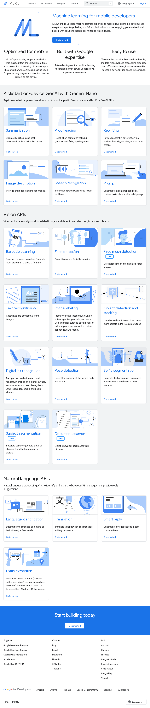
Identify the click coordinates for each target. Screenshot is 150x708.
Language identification (25, 519)
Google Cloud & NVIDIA (14, 664)
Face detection (67, 252)
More (73, 3)
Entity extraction (19, 571)
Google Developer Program (16, 645)
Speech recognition (70, 183)
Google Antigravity (109, 664)
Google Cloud (107, 669)
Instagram (57, 655)
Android (105, 645)
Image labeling (66, 308)
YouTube (56, 669)
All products (123, 690)
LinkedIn (56, 659)
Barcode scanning (20, 251)
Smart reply (113, 519)
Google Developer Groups (15, 650)
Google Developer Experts (15, 655)
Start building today (75, 615)
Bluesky (55, 650)
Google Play (106, 673)
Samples (61, 3)
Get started (62, 40)
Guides (32, 3)
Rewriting (111, 130)
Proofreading (65, 130)
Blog (54, 645)
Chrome (105, 650)
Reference (46, 3)
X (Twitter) (57, 664)
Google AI (108, 690)
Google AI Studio (108, 659)
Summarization (18, 130)
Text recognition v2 (21, 308)
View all (104, 678)
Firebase (105, 655)
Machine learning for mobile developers (93, 16)
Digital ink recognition (23, 371)
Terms (7, 702)
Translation (63, 519)
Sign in (143, 3)
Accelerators (9, 659)
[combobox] (98, 3)
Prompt (110, 183)
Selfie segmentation (119, 370)
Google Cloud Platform (87, 690)
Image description (20, 183)
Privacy (15, 702)
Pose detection (67, 370)
